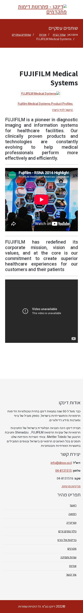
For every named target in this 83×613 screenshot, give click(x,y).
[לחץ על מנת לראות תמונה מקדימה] (40, 93)
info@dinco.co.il (61, 463)
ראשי (73, 505)
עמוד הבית (59, 35)
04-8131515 (63, 471)
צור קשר (71, 574)
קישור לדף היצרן (62, 110)
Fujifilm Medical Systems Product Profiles (45, 104)
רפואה (72, 514)
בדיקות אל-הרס (66, 540)
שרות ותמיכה (68, 557)
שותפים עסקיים (21, 35)
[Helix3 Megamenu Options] (77, 9)
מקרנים (71, 548)
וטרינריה (71, 522)
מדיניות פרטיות (70, 486)
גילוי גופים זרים (67, 531)
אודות (42, 35)
